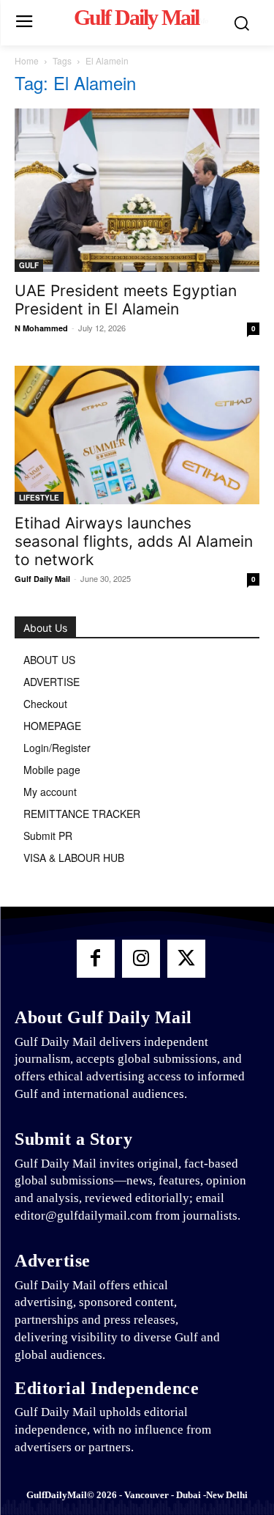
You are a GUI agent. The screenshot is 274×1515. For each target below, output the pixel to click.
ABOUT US (49, 659)
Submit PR (47, 835)
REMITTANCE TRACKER (81, 813)
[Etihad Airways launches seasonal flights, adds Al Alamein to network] (137, 435)
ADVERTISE (51, 681)
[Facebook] (96, 959)
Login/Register (57, 747)
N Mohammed (41, 327)
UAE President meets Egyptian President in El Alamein (126, 299)
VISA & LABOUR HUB (73, 857)
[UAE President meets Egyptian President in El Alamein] (137, 190)
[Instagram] (141, 959)
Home (27, 60)
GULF (29, 265)
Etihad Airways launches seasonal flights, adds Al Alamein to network (134, 541)
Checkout (45, 703)
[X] (186, 959)
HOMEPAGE (52, 725)
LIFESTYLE (39, 498)
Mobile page (51, 769)
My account (50, 791)
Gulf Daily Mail (42, 578)
